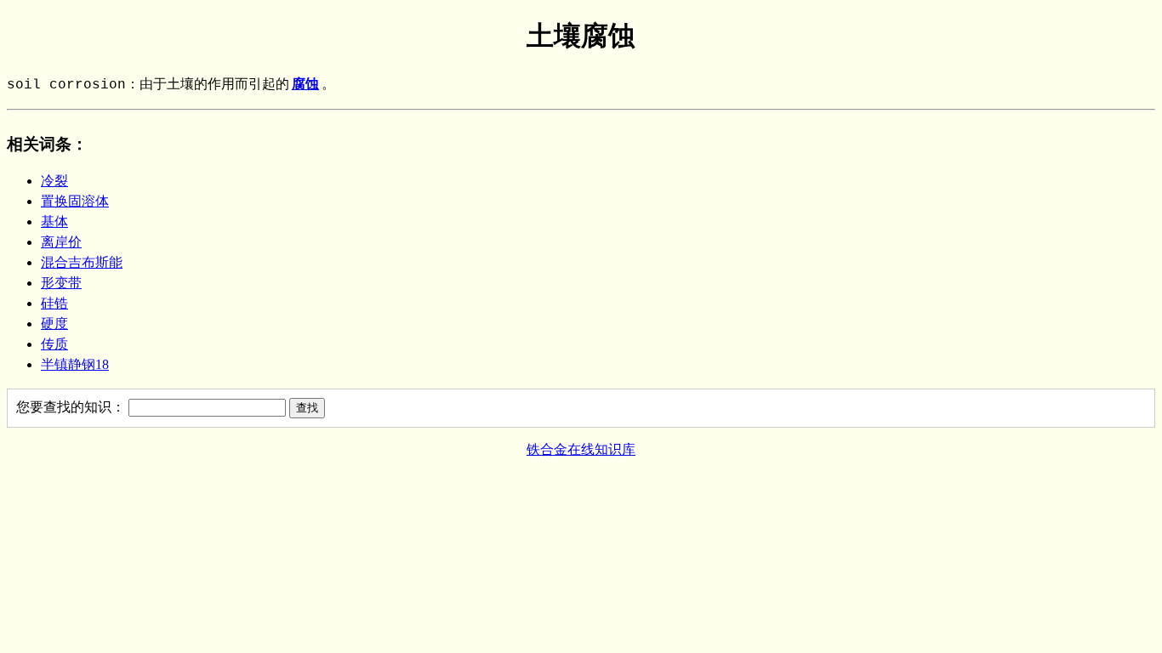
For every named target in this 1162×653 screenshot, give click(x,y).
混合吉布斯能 (81, 262)
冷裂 (54, 180)
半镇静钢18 (75, 364)
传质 (54, 344)
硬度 (54, 323)
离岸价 (61, 242)
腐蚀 (305, 85)
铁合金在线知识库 (581, 449)
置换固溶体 (75, 201)
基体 (54, 221)
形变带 (61, 282)
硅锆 (54, 303)
